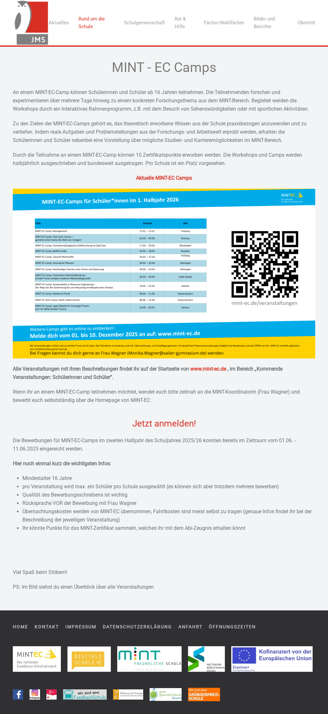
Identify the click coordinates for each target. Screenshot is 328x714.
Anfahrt (190, 626)
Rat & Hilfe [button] (180, 22)
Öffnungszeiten (232, 626)
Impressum (80, 626)
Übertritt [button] (306, 23)
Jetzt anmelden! (164, 423)
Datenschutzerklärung (137, 626)
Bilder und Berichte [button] (264, 22)
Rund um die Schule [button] (91, 22)
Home (20, 626)
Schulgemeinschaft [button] (144, 23)
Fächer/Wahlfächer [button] (224, 23)
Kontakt (47, 626)
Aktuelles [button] (59, 23)
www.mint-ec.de (208, 369)
